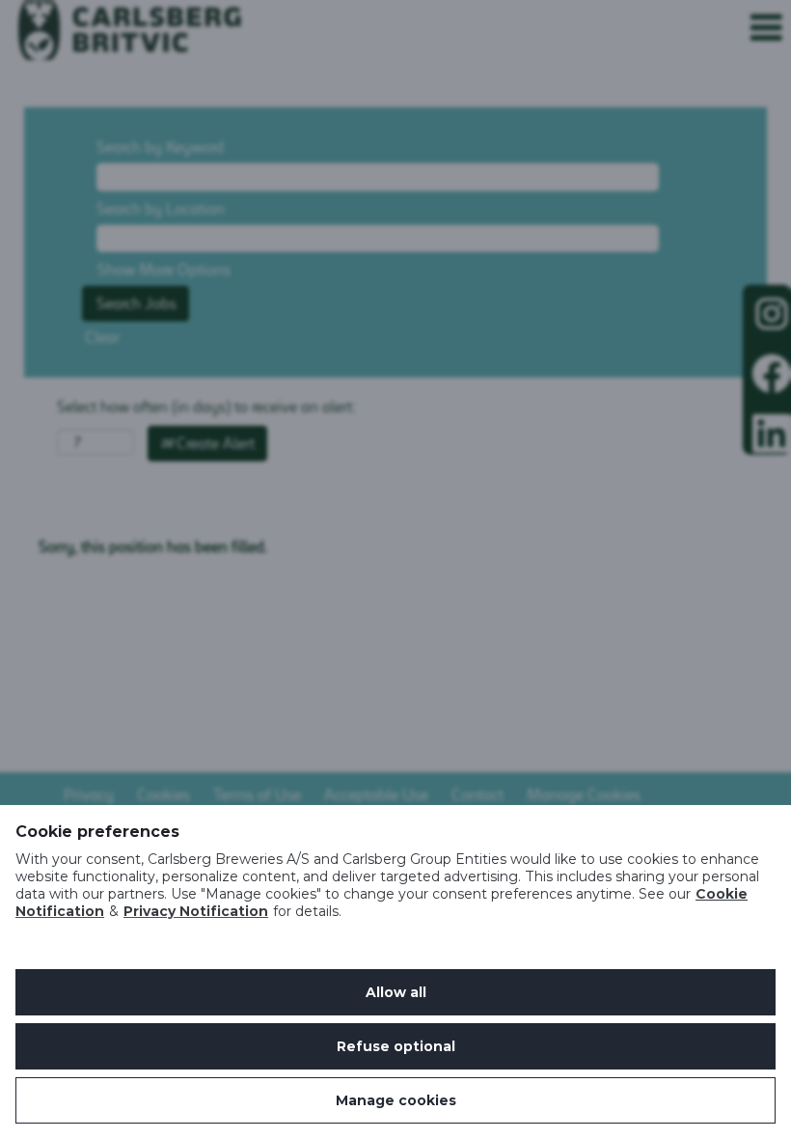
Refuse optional (396, 1046)
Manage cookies (396, 1100)
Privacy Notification (195, 911)
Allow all (396, 992)
